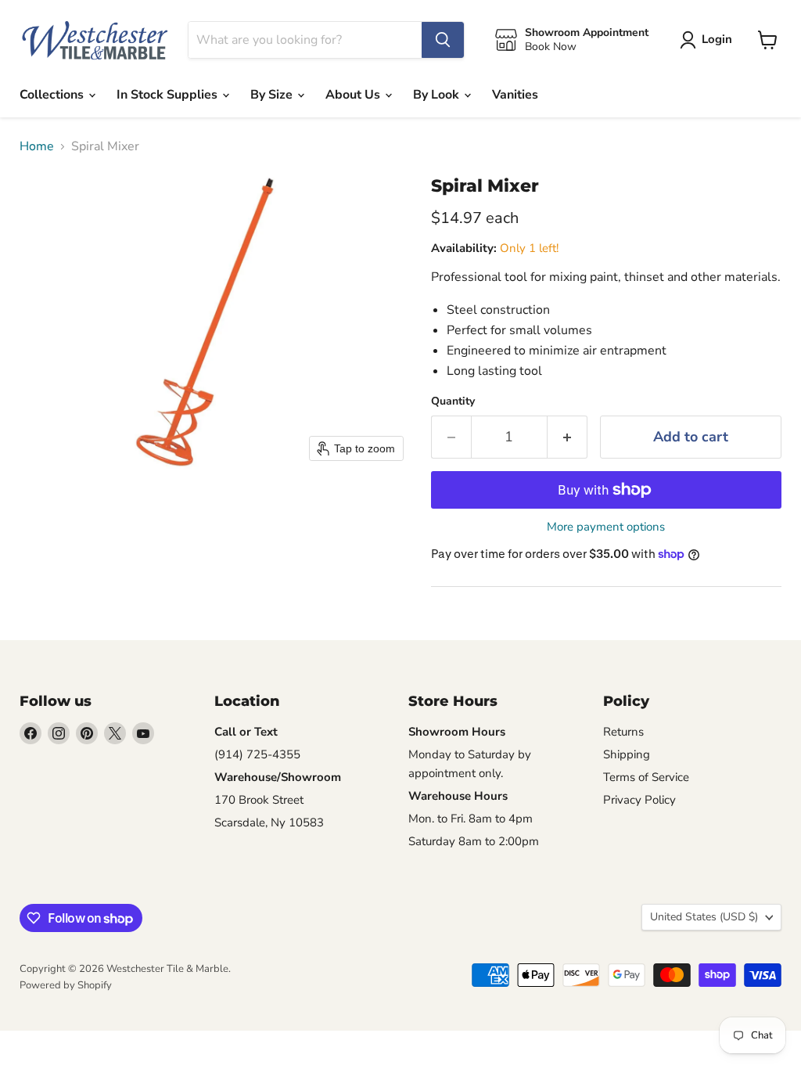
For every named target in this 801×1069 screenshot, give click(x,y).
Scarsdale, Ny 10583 (269, 822)
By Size (273, 94)
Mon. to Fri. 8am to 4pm (470, 818)
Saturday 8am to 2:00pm (473, 841)
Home (37, 146)
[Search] (443, 40)
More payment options (606, 527)
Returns (623, 732)
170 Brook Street (259, 800)
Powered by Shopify (66, 985)
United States (704, 916)
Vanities (515, 94)
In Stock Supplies (169, 94)
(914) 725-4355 (257, 754)
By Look (437, 94)
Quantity (453, 401)
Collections (53, 94)
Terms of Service (646, 777)
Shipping (626, 754)
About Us (354, 94)
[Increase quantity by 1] (567, 437)
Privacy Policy (639, 800)
